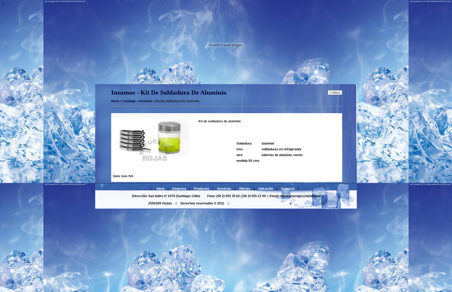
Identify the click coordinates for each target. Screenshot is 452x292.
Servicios (224, 189)
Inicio (161, 189)
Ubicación (265, 189)
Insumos (145, 101)
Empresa (179, 189)
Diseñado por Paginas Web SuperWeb (261, 203)
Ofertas (244, 189)
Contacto (288, 189)
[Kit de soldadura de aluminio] (152, 164)
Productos (201, 189)
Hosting (298, 203)
